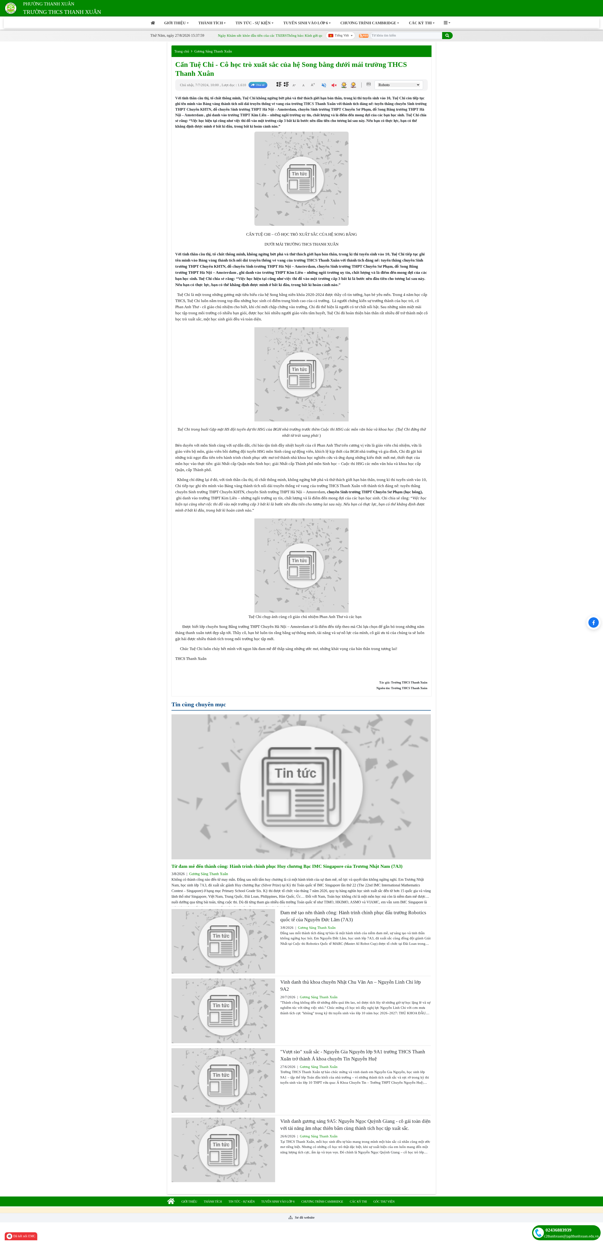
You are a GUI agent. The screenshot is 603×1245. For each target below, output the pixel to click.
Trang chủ (181, 51)
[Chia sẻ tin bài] (258, 85)
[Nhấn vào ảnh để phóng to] (301, 374)
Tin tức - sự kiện (253, 23)
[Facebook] (593, 622)
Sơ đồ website (304, 1217)
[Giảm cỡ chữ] (293, 84)
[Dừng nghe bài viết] (334, 86)
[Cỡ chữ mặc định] (303, 84)
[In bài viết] (368, 84)
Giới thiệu (175, 23)
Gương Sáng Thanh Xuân (213, 51)
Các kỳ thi (420, 23)
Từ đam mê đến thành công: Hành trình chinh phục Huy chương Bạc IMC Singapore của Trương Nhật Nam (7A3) (287, 866)
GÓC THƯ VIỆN (384, 1201)
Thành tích (210, 23)
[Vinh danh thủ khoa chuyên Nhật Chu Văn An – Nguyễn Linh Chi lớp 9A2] (223, 1010)
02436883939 (558, 1230)
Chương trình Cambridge (368, 23)
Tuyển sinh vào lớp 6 (305, 23)
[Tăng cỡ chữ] (312, 84)
